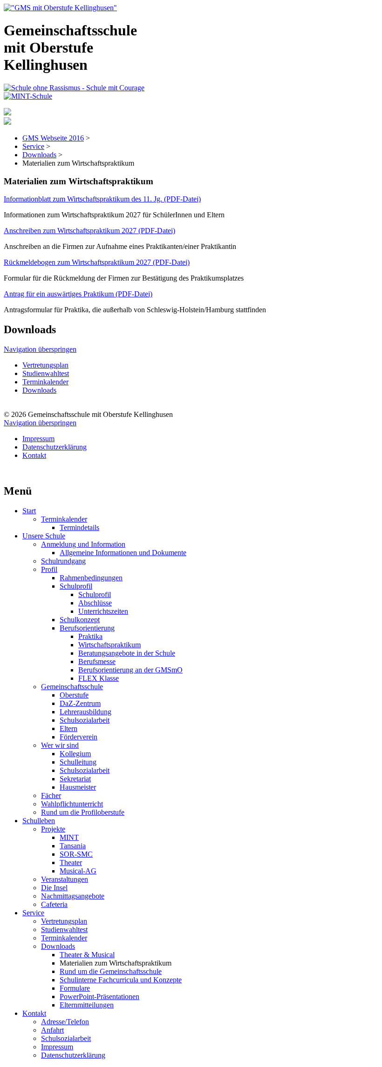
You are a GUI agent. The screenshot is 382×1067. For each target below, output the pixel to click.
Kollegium (75, 754)
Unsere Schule (43, 536)
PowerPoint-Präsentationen (99, 996)
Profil (49, 569)
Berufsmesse (97, 661)
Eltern (68, 728)
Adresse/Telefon (65, 1022)
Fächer (51, 795)
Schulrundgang (63, 561)
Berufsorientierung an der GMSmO (130, 670)
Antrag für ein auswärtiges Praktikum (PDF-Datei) (78, 294)
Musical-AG (78, 871)
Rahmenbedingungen (91, 578)
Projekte (53, 829)
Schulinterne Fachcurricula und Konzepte (121, 980)
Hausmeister (78, 787)
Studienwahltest (45, 373)
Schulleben (38, 821)
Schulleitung (78, 762)
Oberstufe (74, 695)
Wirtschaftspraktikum (109, 645)
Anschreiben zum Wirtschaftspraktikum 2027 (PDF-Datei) (89, 231)
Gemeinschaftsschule (72, 687)
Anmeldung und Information (83, 544)
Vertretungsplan (45, 365)
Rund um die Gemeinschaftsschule (111, 971)
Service (33, 146)
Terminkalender (45, 382)
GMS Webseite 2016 (53, 138)
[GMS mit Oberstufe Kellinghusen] (60, 8)
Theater (71, 862)
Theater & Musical (87, 955)
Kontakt (34, 455)
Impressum (38, 439)
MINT (69, 837)
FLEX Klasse (98, 678)
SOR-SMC (76, 854)
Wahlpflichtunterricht (72, 804)
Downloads (39, 155)
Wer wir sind (60, 745)
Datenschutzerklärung (54, 447)
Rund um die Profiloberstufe (82, 812)
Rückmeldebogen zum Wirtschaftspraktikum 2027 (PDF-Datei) (97, 262)
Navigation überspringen (40, 349)
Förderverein (78, 737)
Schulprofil (76, 586)
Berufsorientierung (87, 628)
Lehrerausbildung (85, 712)
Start (29, 511)
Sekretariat (75, 779)
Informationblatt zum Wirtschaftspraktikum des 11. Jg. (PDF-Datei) (102, 199)
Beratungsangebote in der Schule (126, 653)
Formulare (75, 988)
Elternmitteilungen (87, 1005)
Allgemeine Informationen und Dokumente (123, 553)
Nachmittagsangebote (72, 896)
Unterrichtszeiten (103, 611)
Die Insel (54, 888)
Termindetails (79, 527)
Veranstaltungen (64, 879)
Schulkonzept (80, 620)
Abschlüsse (95, 603)
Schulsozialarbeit (84, 720)
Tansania (73, 846)
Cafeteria (54, 904)
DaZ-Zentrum (80, 703)
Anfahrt (52, 1030)
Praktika (90, 636)
